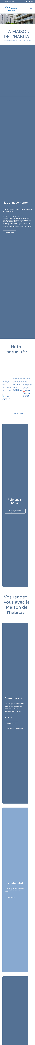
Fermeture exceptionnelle (20, 380)
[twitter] (29, 1)
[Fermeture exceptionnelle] (17, 370)
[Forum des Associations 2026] (27, 370)
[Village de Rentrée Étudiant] (6, 372)
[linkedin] (32, 1)
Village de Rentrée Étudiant (6, 386)
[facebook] (26, 1)
